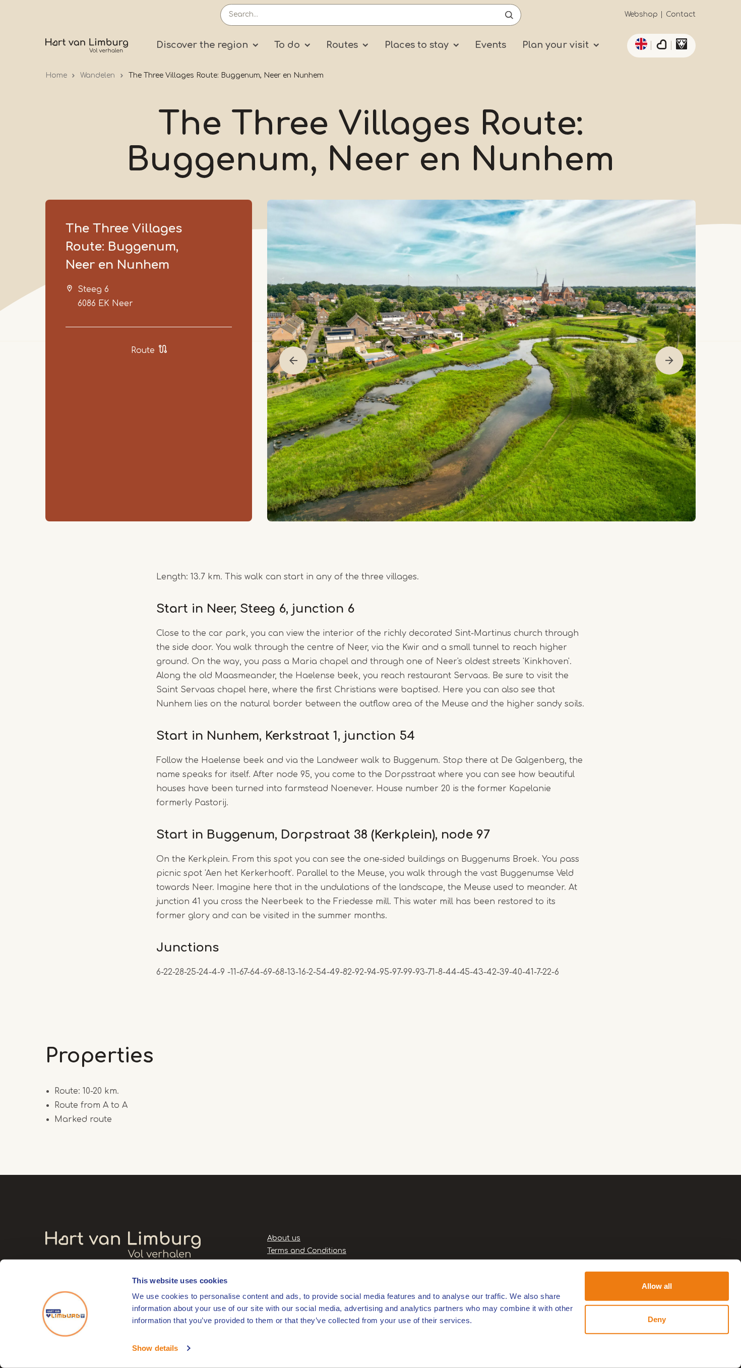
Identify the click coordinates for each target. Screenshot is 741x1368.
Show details (155, 1348)
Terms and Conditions (306, 1251)
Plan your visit (555, 45)
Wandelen (97, 75)
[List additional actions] (640, 44)
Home (56, 75)
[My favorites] (661, 46)
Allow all (657, 1286)
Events (490, 45)
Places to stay (417, 45)
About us (283, 1238)
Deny (657, 1319)
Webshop (641, 14)
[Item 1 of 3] (481, 360)
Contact (681, 14)
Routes (342, 45)
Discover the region (202, 45)
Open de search (509, 15)
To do (287, 45)
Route (143, 350)
